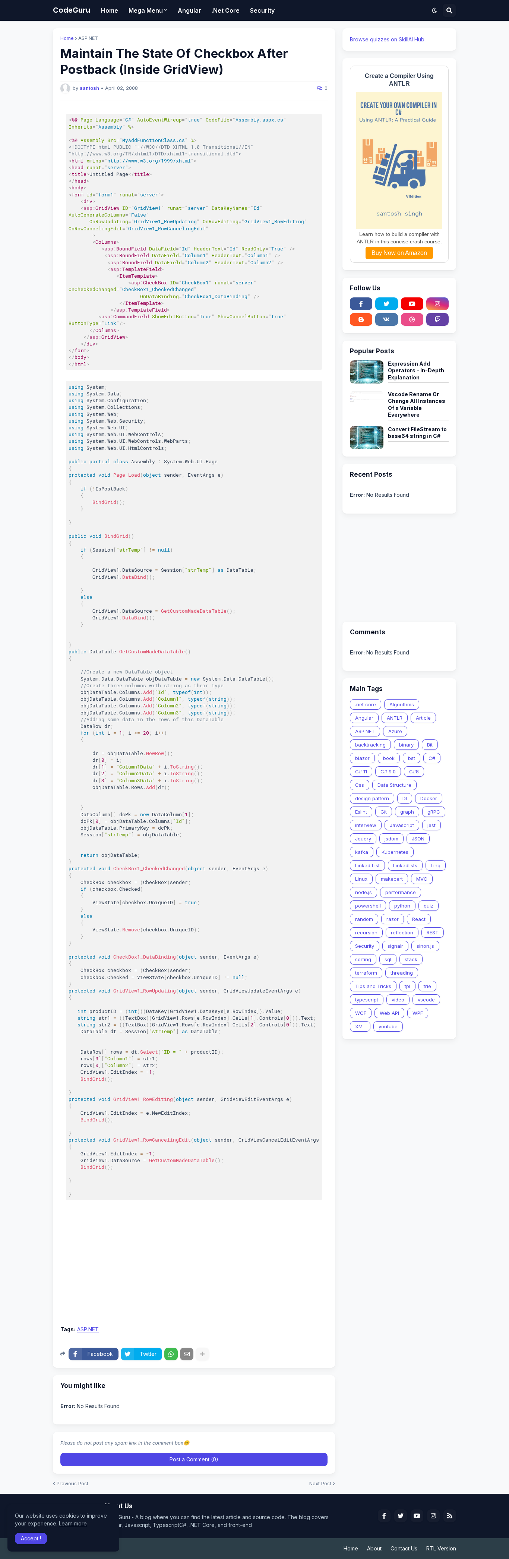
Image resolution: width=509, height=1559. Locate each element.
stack (411, 959)
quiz (428, 906)
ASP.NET (88, 38)
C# (432, 758)
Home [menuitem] (109, 10)
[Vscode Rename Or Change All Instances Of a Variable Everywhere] (366, 402)
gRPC (433, 812)
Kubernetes (395, 852)
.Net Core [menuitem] (226, 10)
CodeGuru (71, 10)
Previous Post (72, 1483)
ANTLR (394, 718)
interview (365, 825)
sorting (363, 959)
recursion (366, 932)
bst (411, 758)
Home (67, 38)
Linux (361, 879)
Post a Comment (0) (194, 1459)
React (419, 919)
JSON (418, 839)
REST (433, 932)
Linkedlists (405, 865)
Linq (435, 865)
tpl (407, 986)
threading (402, 973)
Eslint (361, 812)
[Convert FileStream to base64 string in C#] (366, 437)
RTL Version (441, 1548)
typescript (366, 1000)
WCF (360, 1013)
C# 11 (361, 771)
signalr (395, 946)
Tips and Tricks (373, 986)
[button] (434, 10)
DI (404, 798)
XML (360, 1026)
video (398, 1000)
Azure (395, 731)
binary (406, 745)
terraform (366, 973)
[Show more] (202, 1354)
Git (383, 812)
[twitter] (386, 303)
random (364, 919)
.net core (365, 704)
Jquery (363, 839)
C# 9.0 (388, 771)
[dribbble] (412, 319)
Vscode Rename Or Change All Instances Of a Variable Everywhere (416, 404)
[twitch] (437, 319)
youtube (388, 1026)
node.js (363, 892)
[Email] (186, 1354)
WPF (417, 1013)
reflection (402, 932)
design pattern (372, 798)
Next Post (320, 1483)
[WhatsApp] (171, 1354)
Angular (364, 718)
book (389, 758)
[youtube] (412, 303)
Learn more (73, 1523)
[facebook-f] (361, 303)
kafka (361, 852)
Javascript (402, 825)
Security (364, 946)
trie (427, 986)
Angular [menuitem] (189, 10)
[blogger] (361, 319)
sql (388, 959)
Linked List (367, 865)
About (374, 1548)
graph (407, 812)
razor (392, 919)
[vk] (386, 319)
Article (423, 718)
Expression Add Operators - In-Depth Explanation (416, 370)
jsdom (391, 839)
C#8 (414, 771)
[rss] (449, 1515)
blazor (362, 758)
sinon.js (425, 946)
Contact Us (404, 1548)
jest (431, 825)
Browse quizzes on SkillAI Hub (387, 39)
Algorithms (401, 704)
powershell (368, 906)
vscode (426, 1000)
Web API (389, 1013)
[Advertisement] (194, 1265)
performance (400, 892)
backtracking (370, 745)
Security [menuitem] (262, 10)
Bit (430, 745)
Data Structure (394, 785)
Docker (428, 798)
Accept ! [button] (31, 1538)
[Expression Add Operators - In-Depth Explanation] (366, 372)
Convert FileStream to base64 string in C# (417, 432)
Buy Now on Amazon (399, 253)
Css (359, 785)
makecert (392, 879)
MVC (421, 879)
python (402, 906)
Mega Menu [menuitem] (146, 10)
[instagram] (437, 303)
